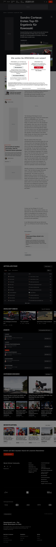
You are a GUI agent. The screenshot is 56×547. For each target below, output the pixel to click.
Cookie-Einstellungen (41, 88)
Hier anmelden (39, 70)
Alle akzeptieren (18, 67)
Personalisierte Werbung (18, 75)
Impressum (13, 88)
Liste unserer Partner (39, 85)
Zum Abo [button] (38, 67)
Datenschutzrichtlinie (26, 88)
